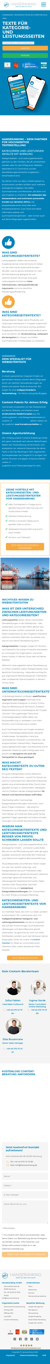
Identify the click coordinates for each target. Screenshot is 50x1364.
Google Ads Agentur (35, 1307)
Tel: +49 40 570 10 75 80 (21, 1161)
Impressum (10, 1355)
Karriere (31, 1293)
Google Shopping (34, 1316)
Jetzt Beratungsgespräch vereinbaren (25, 546)
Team (30, 1286)
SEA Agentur (33, 1310)
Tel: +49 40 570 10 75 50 (12, 1292)
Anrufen (25, 48)
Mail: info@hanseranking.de (23, 1165)
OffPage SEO (8, 1313)
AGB (44, 1355)
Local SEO (7, 1316)
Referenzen (32, 1290)
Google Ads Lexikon (35, 1323)
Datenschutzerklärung (28, 1355)
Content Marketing (11, 1320)
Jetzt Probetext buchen (25, 958)
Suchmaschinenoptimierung (14, 1307)
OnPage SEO (8, 1310)
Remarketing (33, 1313)
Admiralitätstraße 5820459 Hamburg (11, 1287)
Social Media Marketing (37, 1320)
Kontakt (25, 55)
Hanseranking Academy (37, 1296)
